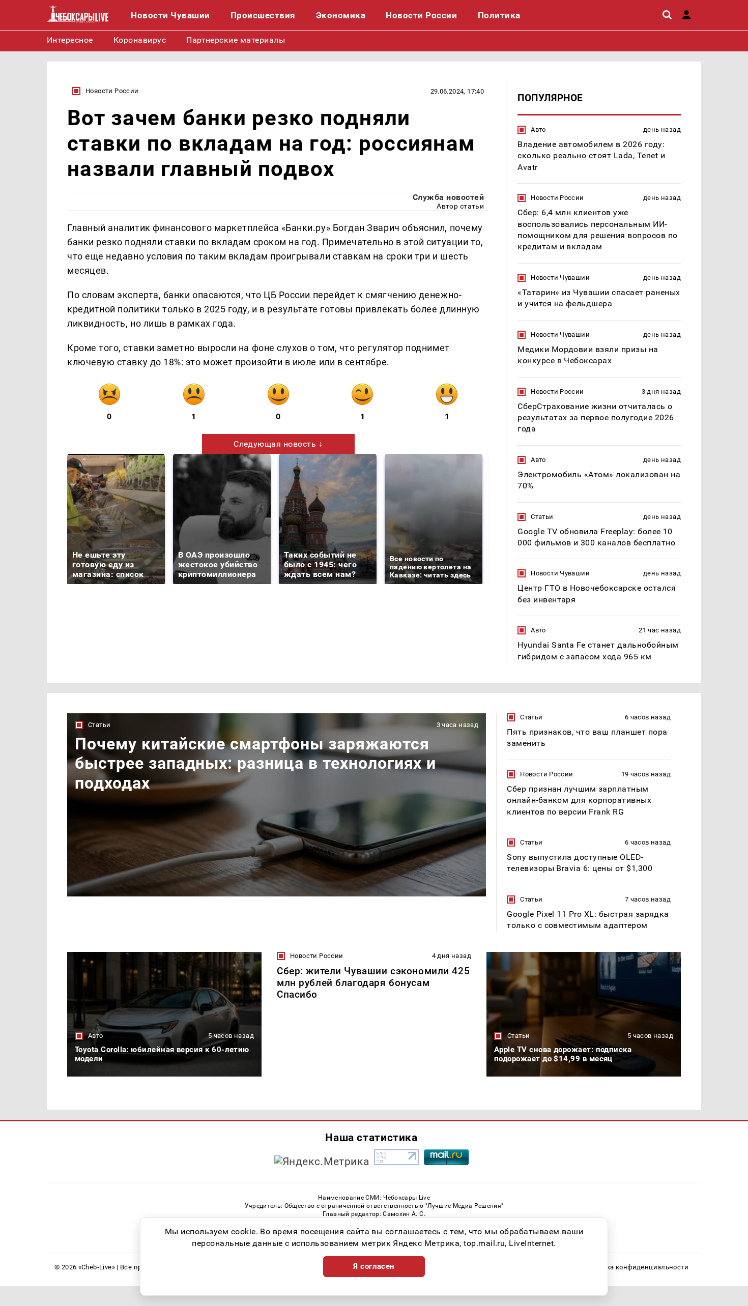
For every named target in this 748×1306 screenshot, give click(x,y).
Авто (538, 129)
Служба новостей (448, 197)
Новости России (111, 91)
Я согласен (374, 1266)
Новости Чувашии (560, 277)
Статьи (542, 516)
